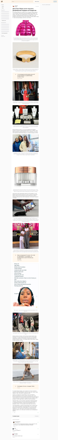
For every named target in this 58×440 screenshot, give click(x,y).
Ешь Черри (16, 433)
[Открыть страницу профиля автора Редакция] (13, 6)
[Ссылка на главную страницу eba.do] (1, 1)
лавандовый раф (17, 421)
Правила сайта (3, 36)
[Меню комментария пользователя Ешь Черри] (15, 437)
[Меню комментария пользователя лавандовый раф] (16, 426)
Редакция (16, 5)
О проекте (2, 35)
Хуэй (15, 428)
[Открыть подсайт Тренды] (13, 6)
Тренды (16, 6)
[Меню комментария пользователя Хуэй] (15, 431)
